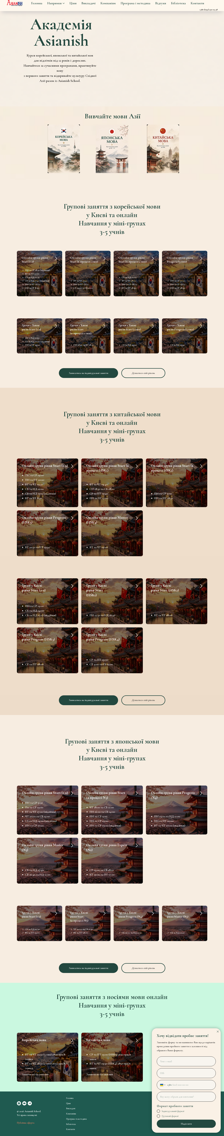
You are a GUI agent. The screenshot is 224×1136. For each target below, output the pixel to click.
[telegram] (30, 1103)
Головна (36, 3)
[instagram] (19, 1103)
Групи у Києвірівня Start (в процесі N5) (79, 916)
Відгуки (160, 3)
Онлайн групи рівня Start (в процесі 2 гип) (133, 259)
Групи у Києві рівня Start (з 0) (31, 327)
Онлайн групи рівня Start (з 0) (45, 466)
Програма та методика (76, 1119)
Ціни (73, 3)
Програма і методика (135, 3)
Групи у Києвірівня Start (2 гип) (130, 327)
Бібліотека (178, 3)
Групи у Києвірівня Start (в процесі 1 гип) (80, 329)
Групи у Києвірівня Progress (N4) (131, 914)
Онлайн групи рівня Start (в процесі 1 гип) (84, 259)
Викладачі (88, 3)
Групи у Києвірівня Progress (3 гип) (180, 327)
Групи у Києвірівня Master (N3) (177, 914)
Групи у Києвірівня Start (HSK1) (96, 590)
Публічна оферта (25, 1122)
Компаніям (108, 3)
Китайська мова (98, 1040)
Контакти (197, 3)
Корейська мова (34, 1040)
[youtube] (24, 1103)
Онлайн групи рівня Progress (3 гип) (180, 259)
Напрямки (54, 3)
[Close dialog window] (218, 1032)
